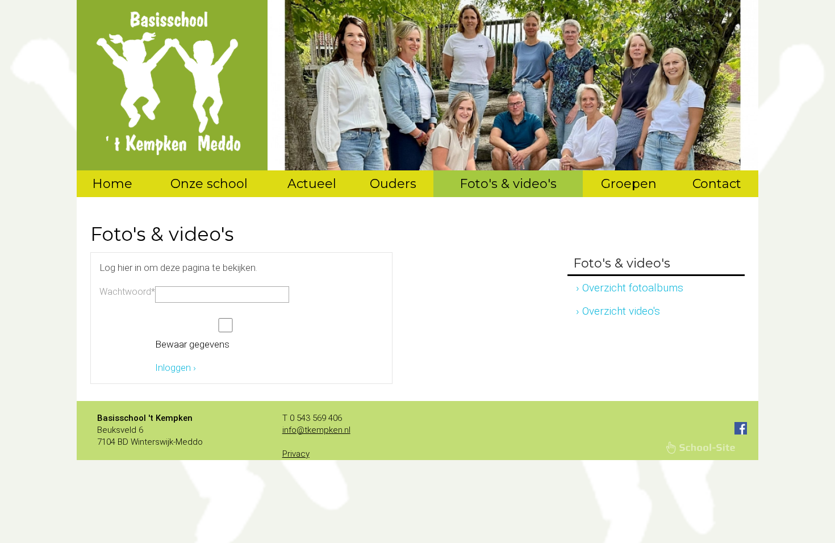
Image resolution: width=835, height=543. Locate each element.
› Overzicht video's (618, 311)
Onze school (209, 183)
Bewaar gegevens (192, 344)
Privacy (296, 454)
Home (112, 183)
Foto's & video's (508, 183)
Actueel (311, 183)
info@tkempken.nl (316, 430)
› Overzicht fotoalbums (629, 287)
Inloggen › (175, 367)
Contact (716, 183)
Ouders (393, 183)
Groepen (629, 183)
